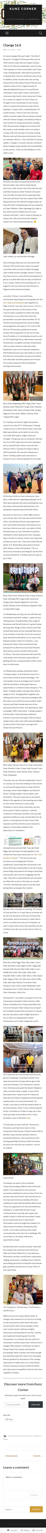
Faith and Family (14, 1436)
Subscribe (35, 1404)
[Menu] (7, 33)
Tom (19, 50)
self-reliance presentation (14, 302)
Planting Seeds (10, 1456)
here (29, 1118)
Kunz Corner (23, 9)
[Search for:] (23, 1509)
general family (27, 1436)
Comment (34, 1495)
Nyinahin (38, 1456)
